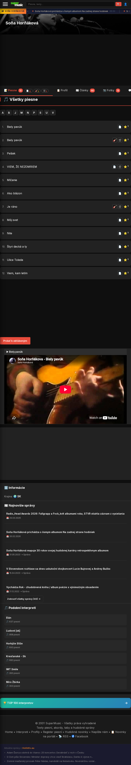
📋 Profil (62, 90)
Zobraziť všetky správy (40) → (23, 598)
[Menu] (5, 4)
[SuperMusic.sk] (17, 4)
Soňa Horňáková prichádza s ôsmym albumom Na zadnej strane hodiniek (74, 11)
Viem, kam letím (17, 273)
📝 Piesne (25, 90)
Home (9, 732)
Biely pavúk (14, 126)
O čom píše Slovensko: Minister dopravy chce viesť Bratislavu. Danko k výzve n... (49, 756)
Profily (35, 732)
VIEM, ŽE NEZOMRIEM (22, 166)
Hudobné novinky (76, 732)
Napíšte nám (99, 732)
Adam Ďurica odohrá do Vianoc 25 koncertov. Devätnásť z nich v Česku (45, 752)
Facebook (81, 736)
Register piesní (52, 732)
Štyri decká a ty (17, 246)
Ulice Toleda (15, 260)
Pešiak (11, 153)
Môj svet (12, 220)
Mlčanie (12, 180)
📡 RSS (63, 736)
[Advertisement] (65, 60)
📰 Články (85, 90)
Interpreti (22, 732)
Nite (9, 233)
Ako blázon (14, 193)
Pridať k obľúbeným (15, 340)
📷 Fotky (111, 90)
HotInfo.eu (28, 748)
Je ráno (12, 206)
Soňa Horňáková (21, 22)
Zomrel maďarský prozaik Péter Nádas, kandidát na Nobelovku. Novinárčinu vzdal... (51, 761)
